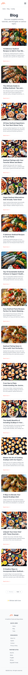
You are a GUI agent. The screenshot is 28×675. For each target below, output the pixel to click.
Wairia (11, 655)
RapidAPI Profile (14, 662)
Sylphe (12, 640)
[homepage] (4, 3)
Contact (12, 643)
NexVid (12, 652)
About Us (12, 638)
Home (4, 9)
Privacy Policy (14, 645)
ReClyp (12, 660)
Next (18, 591)
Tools (14, 631)
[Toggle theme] (21, 3)
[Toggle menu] (25, 3)
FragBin (12, 657)
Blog (8, 9)
